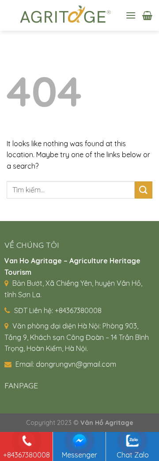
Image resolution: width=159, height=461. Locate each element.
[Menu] (130, 15)
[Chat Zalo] (133, 441)
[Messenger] (79, 441)
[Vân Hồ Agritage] (63, 15)
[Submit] (143, 190)
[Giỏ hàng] (147, 15)
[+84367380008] (26, 441)
